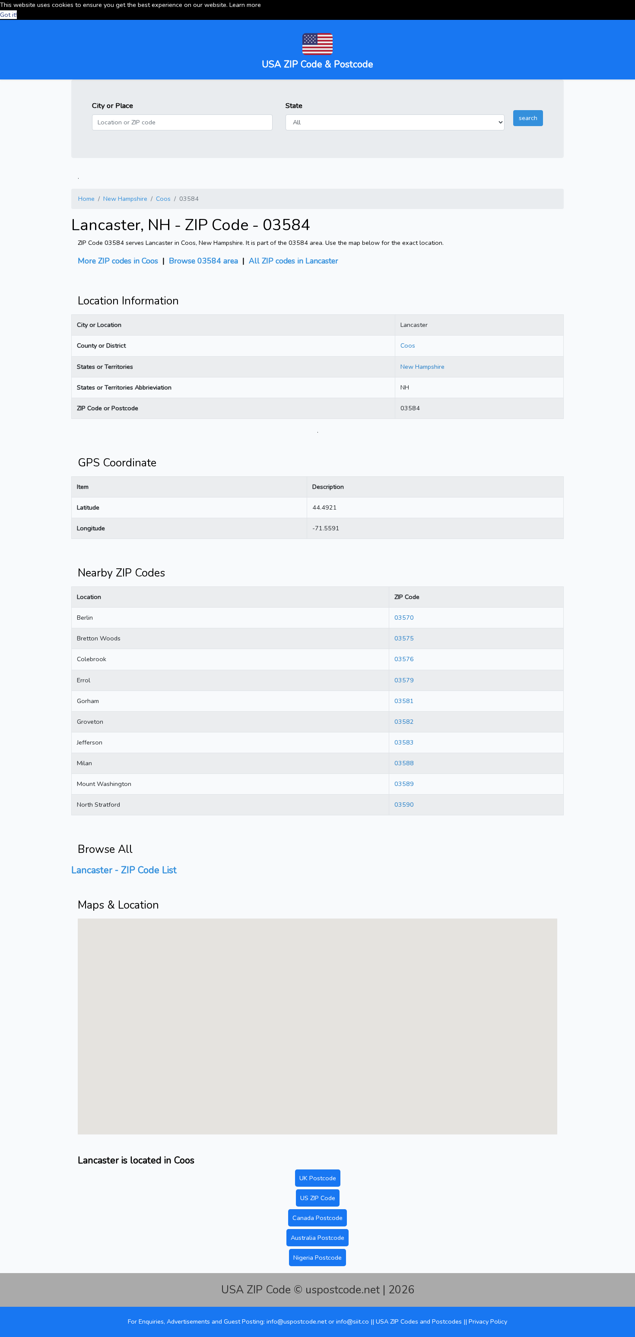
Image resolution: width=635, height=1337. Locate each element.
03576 (404, 659)
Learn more (245, 4)
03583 (404, 742)
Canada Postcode (317, 1217)
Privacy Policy (488, 1321)
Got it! (8, 14)
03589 (404, 783)
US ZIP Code (317, 1198)
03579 (404, 680)
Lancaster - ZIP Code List (124, 870)
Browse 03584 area (203, 261)
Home (86, 198)
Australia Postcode (317, 1237)
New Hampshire (125, 198)
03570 (404, 617)
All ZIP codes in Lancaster (293, 261)
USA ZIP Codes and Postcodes (420, 1321)
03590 (404, 804)
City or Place (112, 106)
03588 (404, 763)
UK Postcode (317, 1178)
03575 (404, 638)
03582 (404, 721)
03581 (404, 701)
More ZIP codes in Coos (118, 261)
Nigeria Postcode (317, 1257)
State (294, 106)
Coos (163, 198)
